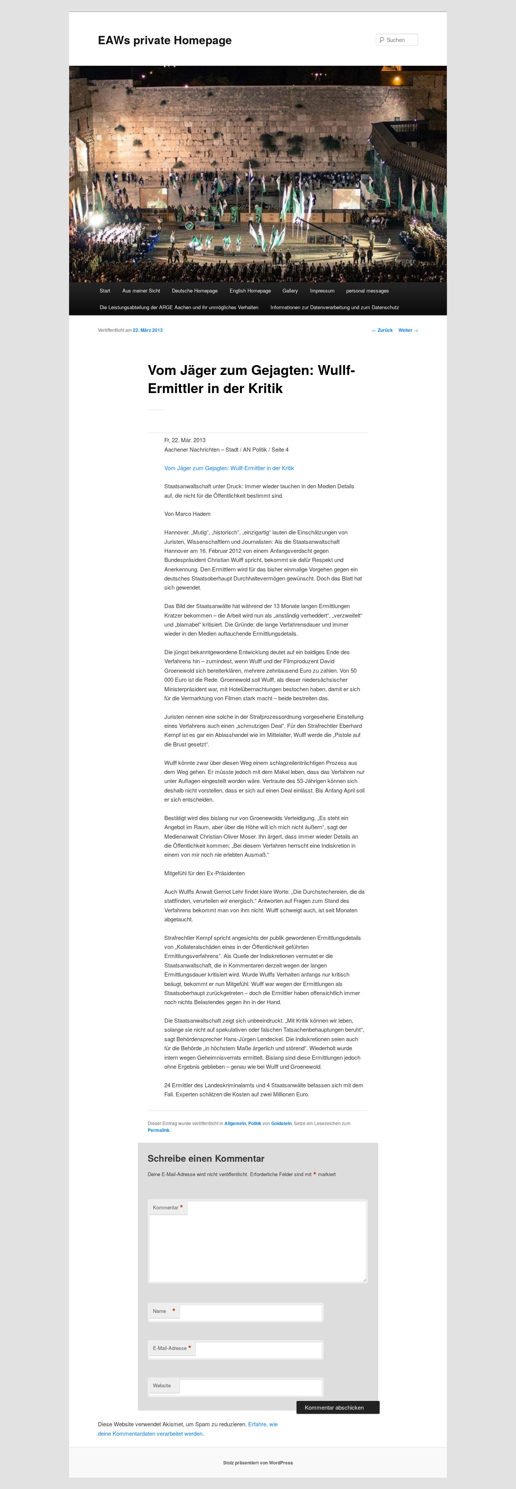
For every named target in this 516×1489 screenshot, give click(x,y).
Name (164, 1311)
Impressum (322, 290)
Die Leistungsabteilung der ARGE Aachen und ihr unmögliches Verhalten (179, 307)
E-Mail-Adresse (172, 1348)
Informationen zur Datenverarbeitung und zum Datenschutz (334, 307)
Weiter (408, 330)
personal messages (367, 290)
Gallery (290, 290)
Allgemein (235, 1123)
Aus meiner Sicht (141, 290)
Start (105, 290)
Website (162, 1385)
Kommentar (168, 1207)
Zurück (382, 330)
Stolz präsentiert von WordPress (258, 1462)
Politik (254, 1123)
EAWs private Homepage (165, 39)
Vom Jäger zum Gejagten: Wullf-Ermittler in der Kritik (229, 468)
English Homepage (250, 290)
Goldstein (281, 1123)
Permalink (159, 1130)
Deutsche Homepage (195, 290)
